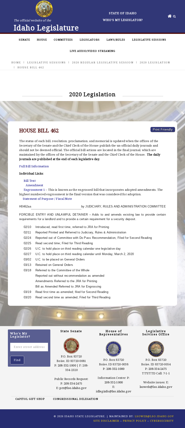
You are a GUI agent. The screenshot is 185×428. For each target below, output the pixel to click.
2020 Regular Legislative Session (103, 62)
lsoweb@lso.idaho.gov (156, 387)
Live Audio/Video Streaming (92, 51)
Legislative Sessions (149, 39)
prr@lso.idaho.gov (72, 388)
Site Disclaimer (106, 420)
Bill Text (30, 181)
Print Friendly (163, 129)
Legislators (90, 39)
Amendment (34, 185)
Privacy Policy (134, 420)
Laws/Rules (115, 39)
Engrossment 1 (34, 190)
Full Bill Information (34, 166)
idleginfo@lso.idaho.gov (113, 391)
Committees (63, 39)
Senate (24, 39)
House (42, 39)
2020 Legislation (155, 62)
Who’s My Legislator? (123, 20)
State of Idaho (123, 13)
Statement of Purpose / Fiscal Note (47, 199)
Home (16, 62)
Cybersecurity (162, 420)
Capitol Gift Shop (30, 398)
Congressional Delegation (75, 398)
